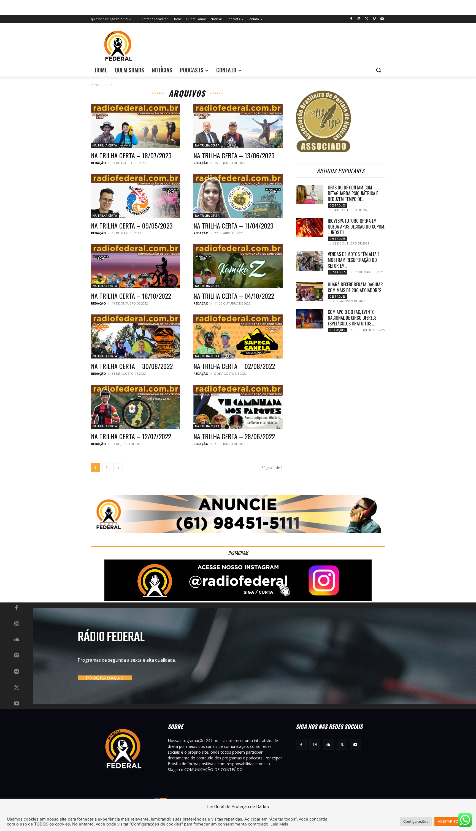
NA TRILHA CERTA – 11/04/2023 (233, 225)
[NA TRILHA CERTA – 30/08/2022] (135, 336)
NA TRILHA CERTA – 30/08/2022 (132, 366)
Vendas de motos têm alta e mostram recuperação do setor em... (353, 260)
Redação (98, 163)
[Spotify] (16, 655)
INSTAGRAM (238, 552)
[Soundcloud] (16, 639)
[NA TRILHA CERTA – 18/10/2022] (135, 266)
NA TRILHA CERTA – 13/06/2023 (234, 155)
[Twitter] (367, 19)
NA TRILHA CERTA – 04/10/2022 (233, 296)
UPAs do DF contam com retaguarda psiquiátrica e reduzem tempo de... (353, 193)
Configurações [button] (415, 821)
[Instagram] (359, 19)
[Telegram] (16, 671)
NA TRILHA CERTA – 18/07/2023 (131, 155)
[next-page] (118, 467)
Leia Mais (279, 824)
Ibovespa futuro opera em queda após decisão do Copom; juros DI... (356, 227)
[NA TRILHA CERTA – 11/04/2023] (238, 196)
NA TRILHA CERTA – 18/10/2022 (131, 296)
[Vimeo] (374, 19)
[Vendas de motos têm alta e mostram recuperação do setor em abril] (309, 261)
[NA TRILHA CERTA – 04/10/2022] (238, 266)
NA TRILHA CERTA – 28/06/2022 (234, 436)
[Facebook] (351, 19)
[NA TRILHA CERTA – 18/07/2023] (135, 126)
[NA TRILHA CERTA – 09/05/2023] (135, 196)
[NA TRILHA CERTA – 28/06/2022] (238, 407)
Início (95, 85)
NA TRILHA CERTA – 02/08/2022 (234, 366)
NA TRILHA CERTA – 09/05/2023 (132, 225)
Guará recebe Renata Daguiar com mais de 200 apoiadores (355, 287)
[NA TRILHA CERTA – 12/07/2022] (135, 407)
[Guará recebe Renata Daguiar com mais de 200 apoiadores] (309, 291)
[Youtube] (382, 19)
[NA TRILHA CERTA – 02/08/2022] (238, 336)
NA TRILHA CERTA (105, 145)
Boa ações (337, 330)
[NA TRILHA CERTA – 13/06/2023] (238, 126)
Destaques (337, 205)
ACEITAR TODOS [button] (452, 821)
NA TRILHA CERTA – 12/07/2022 (131, 436)
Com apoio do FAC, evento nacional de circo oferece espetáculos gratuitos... (352, 318)
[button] (378, 70)
